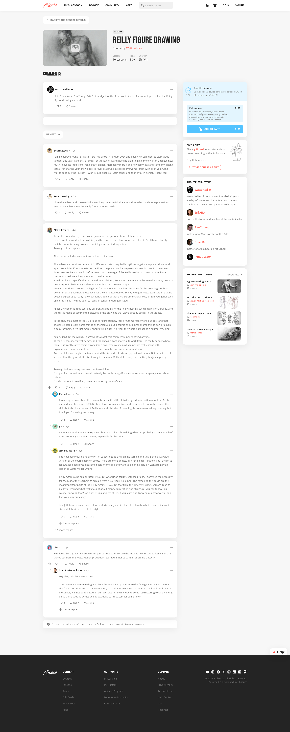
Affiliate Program (113, 691)
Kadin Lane (65, 394)
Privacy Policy (165, 684)
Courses (67, 678)
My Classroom (73, 5)
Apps (129, 5)
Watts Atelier (62, 89)
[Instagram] (213, 672)
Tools (66, 691)
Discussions (110, 678)
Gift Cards (68, 697)
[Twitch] (245, 672)
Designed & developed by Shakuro (227, 682)
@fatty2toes (61, 150)
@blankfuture (67, 450)
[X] (224, 672)
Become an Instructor (116, 697)
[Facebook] (218, 672)
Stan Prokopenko (69, 570)
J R (60, 426)
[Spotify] (229, 672)
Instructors (110, 684)
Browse (94, 5)
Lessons (67, 684)
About (161, 678)
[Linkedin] (234, 672)
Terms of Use (165, 691)
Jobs (160, 703)
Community (112, 5)
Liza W (57, 547)
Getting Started (112, 703)
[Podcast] (240, 672)
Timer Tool (69, 703)
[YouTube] (207, 672)
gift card (199, 149)
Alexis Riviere (61, 230)
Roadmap (163, 709)
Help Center (164, 697)
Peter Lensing (61, 196)
